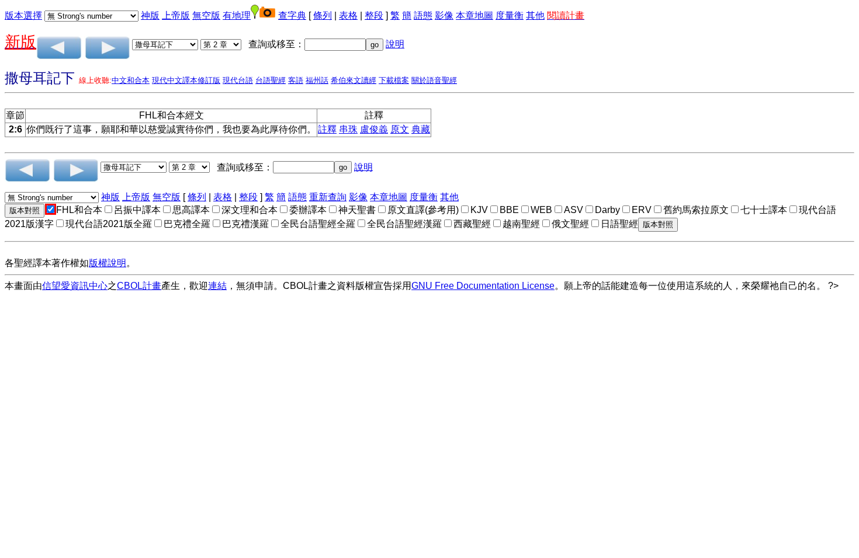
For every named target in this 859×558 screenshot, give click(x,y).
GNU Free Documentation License (483, 286)
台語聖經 (270, 80)
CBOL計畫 (139, 286)
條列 (322, 15)
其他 (535, 15)
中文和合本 (131, 80)
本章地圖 (474, 15)
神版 (150, 15)
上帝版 (176, 15)
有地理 (237, 15)
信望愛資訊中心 (75, 286)
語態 (423, 15)
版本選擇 (23, 15)
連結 (217, 286)
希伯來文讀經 (353, 80)
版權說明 (107, 263)
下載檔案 (394, 80)
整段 (374, 15)
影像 (444, 15)
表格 (348, 15)
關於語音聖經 (434, 80)
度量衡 (510, 15)
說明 (395, 44)
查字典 (292, 15)
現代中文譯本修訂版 (186, 80)
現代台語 (238, 80)
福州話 (317, 80)
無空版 (206, 15)
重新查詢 (328, 197)
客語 (295, 80)
